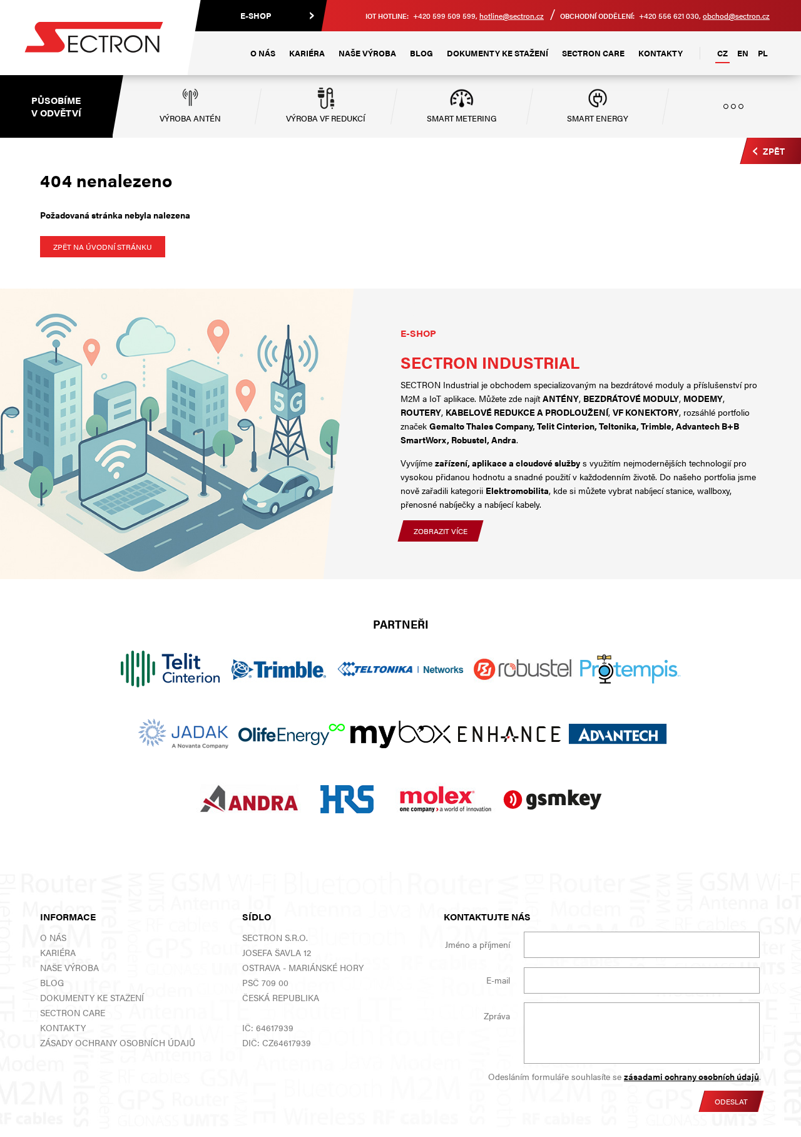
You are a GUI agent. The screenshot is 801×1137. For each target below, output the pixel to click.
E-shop (255, 15)
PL (763, 53)
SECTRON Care (593, 53)
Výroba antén (190, 118)
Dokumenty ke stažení (497, 53)
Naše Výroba (367, 53)
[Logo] (94, 37)
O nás (262, 53)
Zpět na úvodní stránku (102, 246)
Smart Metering (462, 118)
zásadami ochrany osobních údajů (691, 1076)
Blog (421, 53)
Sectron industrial (489, 362)
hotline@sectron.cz (511, 15)
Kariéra (307, 53)
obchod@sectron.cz (736, 15)
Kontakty (660, 53)
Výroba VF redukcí (325, 118)
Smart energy (597, 118)
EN (742, 53)
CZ (722, 53)
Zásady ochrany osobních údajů (117, 1042)
